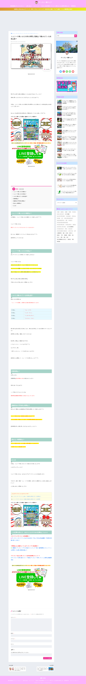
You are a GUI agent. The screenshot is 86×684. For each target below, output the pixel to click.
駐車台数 (58, 241)
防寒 (73, 239)
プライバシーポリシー (74, 680)
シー (62, 218)
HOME (44, 678)
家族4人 (58, 235)
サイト (12, 644)
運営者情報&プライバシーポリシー (17, 6)
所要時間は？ (16, 198)
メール (13, 638)
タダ (66, 220)
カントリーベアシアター (61, 216)
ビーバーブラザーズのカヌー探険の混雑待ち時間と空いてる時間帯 (26, 499)
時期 (61, 237)
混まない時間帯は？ (17, 203)
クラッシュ (74, 216)
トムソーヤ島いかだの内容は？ (19, 194)
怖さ (72, 235)
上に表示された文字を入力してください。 (20, 652)
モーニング (70, 228)
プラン (66, 228)
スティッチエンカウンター (68, 218)
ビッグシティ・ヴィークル (61, 226)
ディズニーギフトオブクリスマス (62, 222)
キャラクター (68, 216)
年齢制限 (65, 235)
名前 (12, 633)
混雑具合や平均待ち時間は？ (19, 200)
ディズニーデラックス (60, 224)
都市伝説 (69, 239)
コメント (13, 617)
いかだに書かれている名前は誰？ (20, 196)
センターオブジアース (60, 220)
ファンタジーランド (60, 228)
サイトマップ (36, 6)
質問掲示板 (73, 6)
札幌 (64, 237)
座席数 (69, 235)
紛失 (67, 237)
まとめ (14, 205)
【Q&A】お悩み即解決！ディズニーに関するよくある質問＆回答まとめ (55, 6)
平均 (62, 235)
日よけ (58, 237)
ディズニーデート (68, 224)
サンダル (58, 218)
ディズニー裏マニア (45, 2)
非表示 (21, 189)
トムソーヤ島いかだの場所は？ (19, 191)
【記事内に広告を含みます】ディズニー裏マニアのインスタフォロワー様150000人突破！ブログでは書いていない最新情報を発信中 (43, 9)
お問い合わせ (29, 6)
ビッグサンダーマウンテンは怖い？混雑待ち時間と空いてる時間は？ (26, 496)
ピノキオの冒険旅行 (70, 226)
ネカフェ (74, 224)
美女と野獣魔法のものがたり (61, 239)
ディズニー (70, 220)
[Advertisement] (43, 21)
